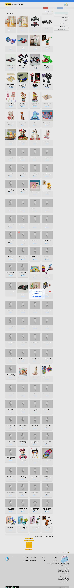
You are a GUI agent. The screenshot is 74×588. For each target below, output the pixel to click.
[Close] (45, 288)
